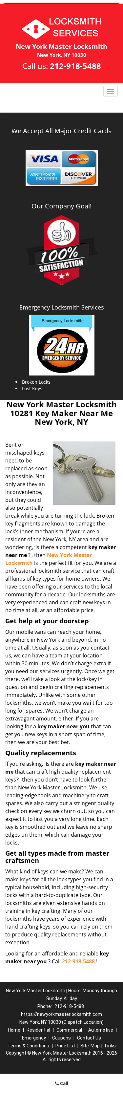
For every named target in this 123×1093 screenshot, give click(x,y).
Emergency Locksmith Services (61, 307)
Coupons (61, 1037)
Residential (38, 1030)
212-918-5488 (75, 65)
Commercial (69, 1030)
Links (110, 1045)
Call (63, 1083)
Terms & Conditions (28, 1045)
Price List (65, 1045)
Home (14, 1030)
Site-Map (90, 1045)
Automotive (100, 1030)
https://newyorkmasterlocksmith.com (61, 1014)
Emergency (34, 1037)
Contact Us (89, 1037)
